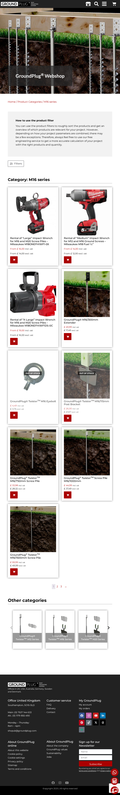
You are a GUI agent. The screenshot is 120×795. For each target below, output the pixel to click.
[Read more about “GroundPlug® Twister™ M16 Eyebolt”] (53, 362)
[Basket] (114, 4)
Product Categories (30, 101)
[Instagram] (89, 715)
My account (85, 704)
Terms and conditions (19, 769)
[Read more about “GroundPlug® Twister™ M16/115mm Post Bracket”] (107, 362)
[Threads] (103, 722)
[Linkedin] (103, 715)
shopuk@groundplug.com (22, 730)
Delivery (51, 708)
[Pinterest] (82, 722)
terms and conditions (87, 771)
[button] (96, 4)
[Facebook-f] (53, 782)
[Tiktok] (89, 722)
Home (12, 101)
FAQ (49, 704)
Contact (51, 712)
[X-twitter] (96, 722)
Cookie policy (15, 754)
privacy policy (105, 771)
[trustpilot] (82, 729)
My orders (84, 708)
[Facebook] (82, 715)
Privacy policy (15, 761)
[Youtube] (96, 715)
